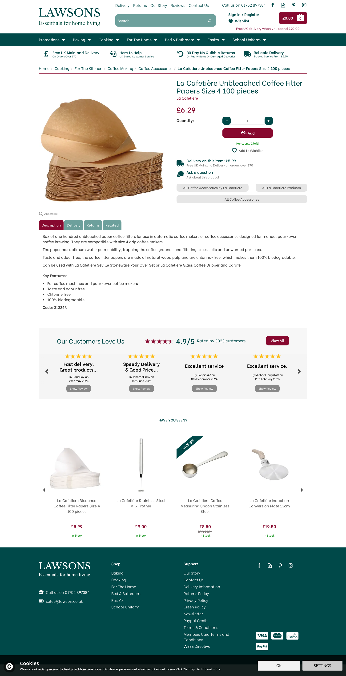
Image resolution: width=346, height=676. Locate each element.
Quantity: (185, 120)
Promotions (49, 39)
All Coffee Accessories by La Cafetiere (212, 187)
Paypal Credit (196, 620)
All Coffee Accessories (242, 199)
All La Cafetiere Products (281, 187)
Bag (301, 18)
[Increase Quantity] (269, 121)
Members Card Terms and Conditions (206, 636)
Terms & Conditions (201, 627)
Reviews (178, 5)
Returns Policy (196, 593)
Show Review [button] (79, 388)
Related (112, 224)
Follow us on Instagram (304, 5)
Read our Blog (283, 5)
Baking (117, 572)
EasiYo (117, 600)
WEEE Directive (197, 646)
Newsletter (193, 613)
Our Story (192, 572)
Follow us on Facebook (272, 5)
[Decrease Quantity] (226, 121)
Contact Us (194, 579)
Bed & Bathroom (126, 593)
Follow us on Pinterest (294, 5)
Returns (93, 224)
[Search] (210, 20)
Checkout (288, 18)
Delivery (73, 224)
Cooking (118, 579)
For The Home (123, 586)
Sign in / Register (243, 14)
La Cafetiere (187, 98)
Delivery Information (202, 586)
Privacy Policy (196, 600)
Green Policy (195, 606)
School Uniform (125, 606)
